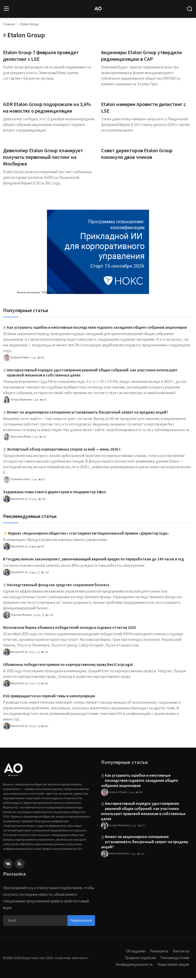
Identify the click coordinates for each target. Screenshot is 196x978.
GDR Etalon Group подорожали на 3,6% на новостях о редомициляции (47, 107)
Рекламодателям (175, 957)
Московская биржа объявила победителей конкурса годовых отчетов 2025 (69, 627)
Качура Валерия (21, 399)
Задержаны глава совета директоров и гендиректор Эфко (54, 491)
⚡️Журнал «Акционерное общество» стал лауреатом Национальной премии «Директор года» (86, 533)
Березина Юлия (20, 436)
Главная (9, 24)
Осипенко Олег (20, 479)
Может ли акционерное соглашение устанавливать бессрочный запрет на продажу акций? (87, 412)
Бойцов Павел (19, 357)
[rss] (20, 864)
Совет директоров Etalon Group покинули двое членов (137, 153)
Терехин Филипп (21, 615)
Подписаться (81, 920)
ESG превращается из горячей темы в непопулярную (49, 695)
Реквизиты (159, 951)
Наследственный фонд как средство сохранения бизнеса (58, 584)
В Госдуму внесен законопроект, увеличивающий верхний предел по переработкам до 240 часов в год (93, 559)
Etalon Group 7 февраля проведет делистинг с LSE (41, 55)
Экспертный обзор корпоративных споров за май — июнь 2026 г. (64, 449)
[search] (189, 9)
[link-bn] (98, 252)
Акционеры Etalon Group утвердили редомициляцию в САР (141, 55)
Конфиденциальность (134, 964)
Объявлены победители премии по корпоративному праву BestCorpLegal (68, 664)
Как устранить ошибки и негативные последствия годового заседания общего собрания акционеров (97, 327)
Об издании (135, 951)
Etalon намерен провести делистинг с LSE (143, 107)
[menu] (6, 9)
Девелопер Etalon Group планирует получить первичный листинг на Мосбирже (43, 157)
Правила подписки (140, 957)
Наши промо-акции (173, 964)
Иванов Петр (19, 499)
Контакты (181, 951)
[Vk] (8, 864)
